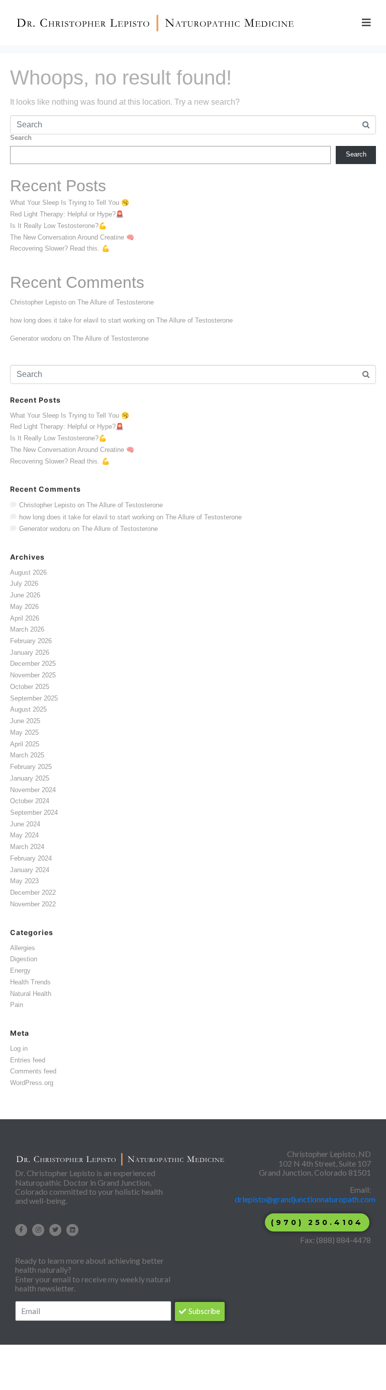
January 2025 (29, 778)
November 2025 (33, 675)
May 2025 (24, 732)
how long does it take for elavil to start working (77, 320)
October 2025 (29, 686)
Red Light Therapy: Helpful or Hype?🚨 (67, 214)
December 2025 (33, 663)
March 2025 (27, 755)
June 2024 (25, 824)
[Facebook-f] (21, 1230)
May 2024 (24, 835)
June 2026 (25, 595)
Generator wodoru (35, 338)
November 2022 (33, 904)
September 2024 (34, 812)
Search (21, 137)
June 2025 (25, 721)
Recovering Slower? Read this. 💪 (60, 248)
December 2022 (33, 892)
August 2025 (28, 709)
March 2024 (27, 847)
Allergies (22, 948)
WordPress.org (31, 1083)
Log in (19, 1048)
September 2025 (34, 698)
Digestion (23, 959)
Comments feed (33, 1071)
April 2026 (24, 618)
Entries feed (27, 1060)
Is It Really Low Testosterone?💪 (58, 225)
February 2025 (31, 766)
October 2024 (29, 801)
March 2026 (27, 629)
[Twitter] (55, 1230)
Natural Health (30, 993)
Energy (20, 970)
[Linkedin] (72, 1230)
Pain (16, 1005)
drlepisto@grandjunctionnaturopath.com (306, 1199)
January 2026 (29, 652)
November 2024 (33, 790)
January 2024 (29, 870)
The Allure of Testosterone (115, 302)
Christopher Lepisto (38, 302)
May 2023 (24, 881)
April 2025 (24, 744)
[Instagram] (38, 1230)
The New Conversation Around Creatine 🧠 (72, 237)
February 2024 (31, 858)
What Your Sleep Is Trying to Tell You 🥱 (69, 202)
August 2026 (28, 572)
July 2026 (24, 583)
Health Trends (30, 982)
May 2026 (24, 606)
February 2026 (31, 641)
